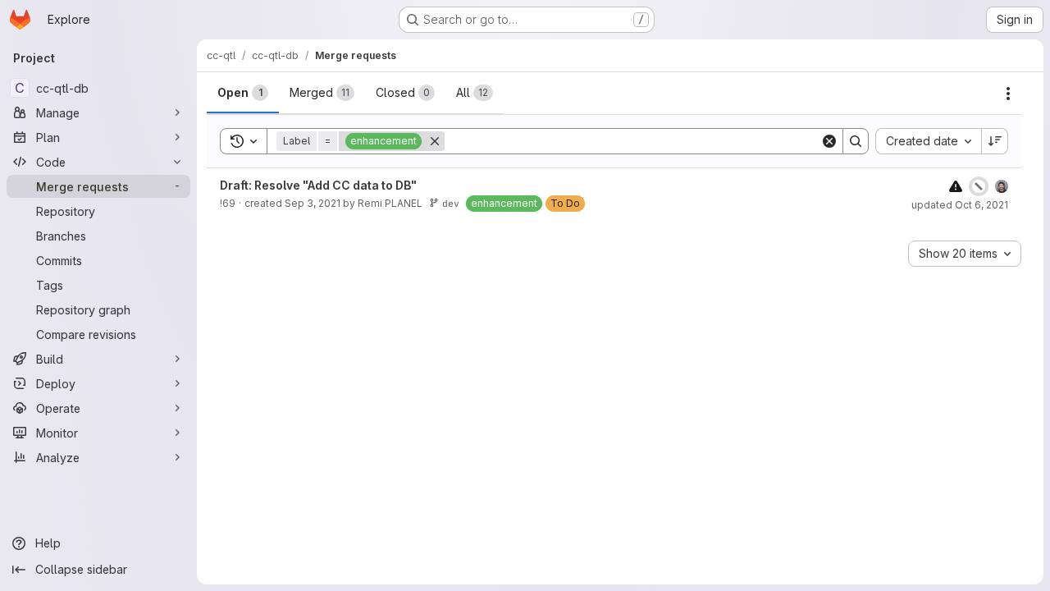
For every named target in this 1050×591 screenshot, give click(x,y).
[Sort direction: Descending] (995, 141)
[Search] (855, 141)
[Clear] (829, 141)
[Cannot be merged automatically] (955, 186)
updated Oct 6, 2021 (959, 205)
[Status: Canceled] (978, 186)
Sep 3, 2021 (312, 203)
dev (450, 203)
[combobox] (928, 141)
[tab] (243, 92)
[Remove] (435, 141)
